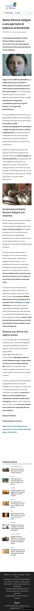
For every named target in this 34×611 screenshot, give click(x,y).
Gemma (5, 340)
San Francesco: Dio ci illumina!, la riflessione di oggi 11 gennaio (17, 470)
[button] (30, 13)
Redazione (7, 574)
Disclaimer (21, 574)
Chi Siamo (14, 574)
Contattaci (17, 598)
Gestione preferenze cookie (27, 609)
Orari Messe (9, 13)
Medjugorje (19, 302)
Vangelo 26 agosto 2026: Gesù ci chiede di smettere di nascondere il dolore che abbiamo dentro (18, 540)
